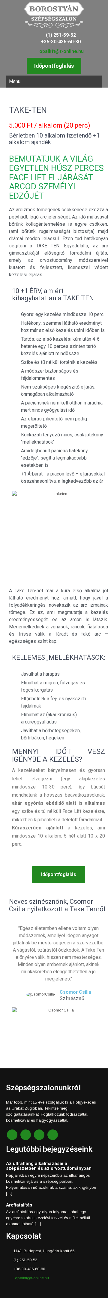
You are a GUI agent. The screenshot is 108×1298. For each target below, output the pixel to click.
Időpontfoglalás (54, 66)
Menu (14, 81)
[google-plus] (39, 1134)
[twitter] (25, 1134)
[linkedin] (52, 1134)
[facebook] (12, 1134)
